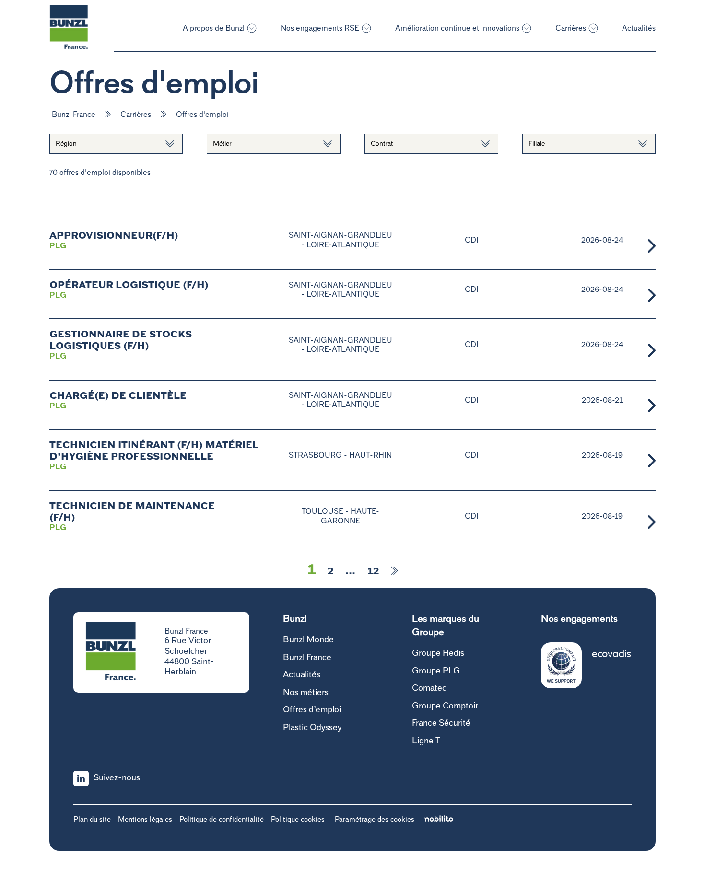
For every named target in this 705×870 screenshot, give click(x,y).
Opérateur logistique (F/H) (129, 285)
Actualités (639, 28)
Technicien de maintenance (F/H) (132, 511)
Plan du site (92, 819)
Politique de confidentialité (221, 819)
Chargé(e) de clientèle (118, 396)
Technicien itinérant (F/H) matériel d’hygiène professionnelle (153, 451)
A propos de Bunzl (214, 28)
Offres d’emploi (312, 710)
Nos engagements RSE (320, 28)
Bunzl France (73, 114)
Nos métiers (306, 692)
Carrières (570, 28)
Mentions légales (145, 819)
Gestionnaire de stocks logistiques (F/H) (120, 340)
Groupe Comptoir (445, 706)
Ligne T (426, 741)
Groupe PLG (436, 671)
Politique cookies (298, 819)
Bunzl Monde (308, 640)
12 (373, 571)
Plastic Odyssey (312, 727)
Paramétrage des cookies (374, 819)
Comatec (429, 688)
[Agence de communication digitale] (438, 819)
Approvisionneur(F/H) (113, 236)
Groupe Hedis (438, 653)
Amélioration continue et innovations (457, 28)
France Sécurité (441, 723)
